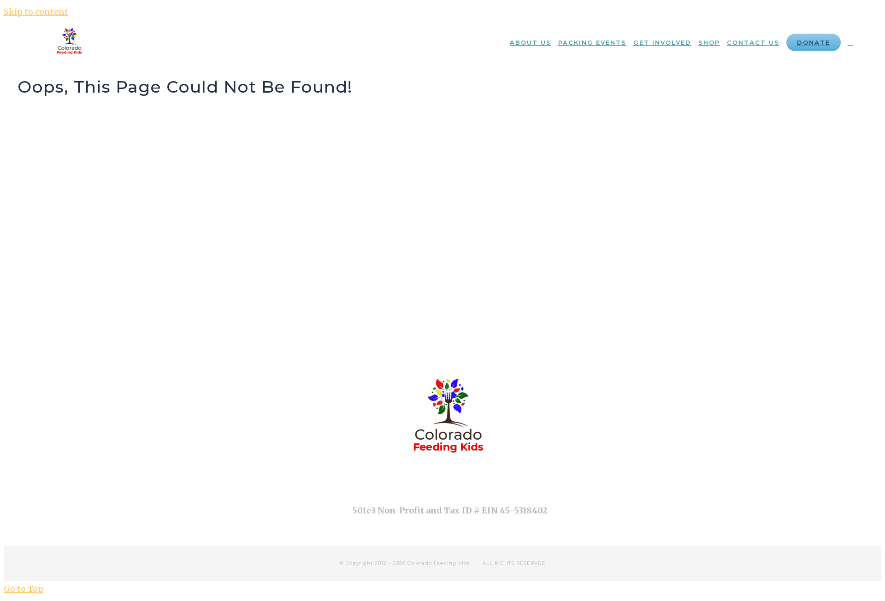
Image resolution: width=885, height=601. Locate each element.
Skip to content (36, 11)
